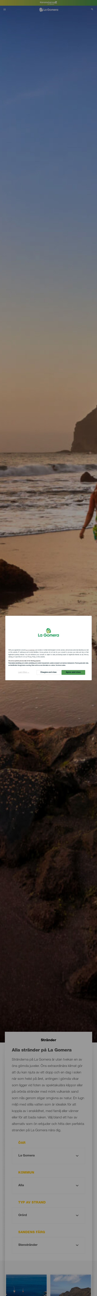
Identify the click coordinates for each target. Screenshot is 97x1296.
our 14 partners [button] (30, 650)
